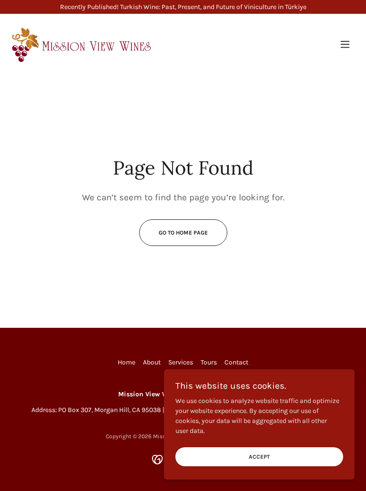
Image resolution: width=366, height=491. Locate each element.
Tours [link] (209, 362)
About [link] (152, 362)
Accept (259, 456)
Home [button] (126, 362)
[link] (82, 44)
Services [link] (180, 362)
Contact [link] (236, 362)
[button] (345, 44)
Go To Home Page (183, 232)
